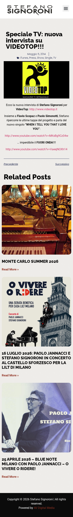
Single (48, 58)
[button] (66, 8)
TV (54, 58)
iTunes (24, 58)
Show (40, 58)
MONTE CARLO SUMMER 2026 (30, 261)
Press (32, 58)
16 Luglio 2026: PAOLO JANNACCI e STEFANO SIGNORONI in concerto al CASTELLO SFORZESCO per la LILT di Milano (36, 360)
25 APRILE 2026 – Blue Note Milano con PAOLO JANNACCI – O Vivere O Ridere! (35, 464)
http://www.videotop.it (43, 109)
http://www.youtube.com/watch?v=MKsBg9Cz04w (36, 135)
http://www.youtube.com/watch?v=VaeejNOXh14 (36, 149)
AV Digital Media (44, 508)
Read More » (10, 269)
